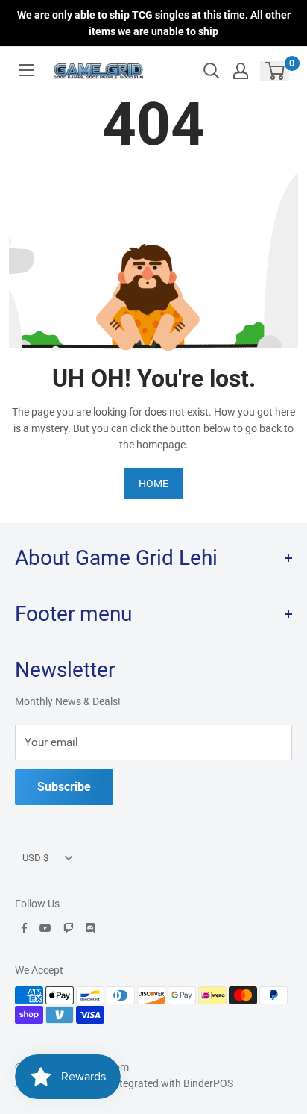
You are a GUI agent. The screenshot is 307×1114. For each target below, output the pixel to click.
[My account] (240, 71)
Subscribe (64, 787)
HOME (153, 483)
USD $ (35, 857)
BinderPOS (208, 1083)
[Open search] (211, 71)
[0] (275, 71)
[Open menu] (27, 70)
